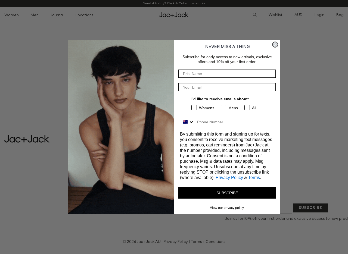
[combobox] (187, 122)
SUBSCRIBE (227, 193)
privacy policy (234, 208)
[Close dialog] (275, 44)
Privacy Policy (229, 177)
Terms (254, 177)
